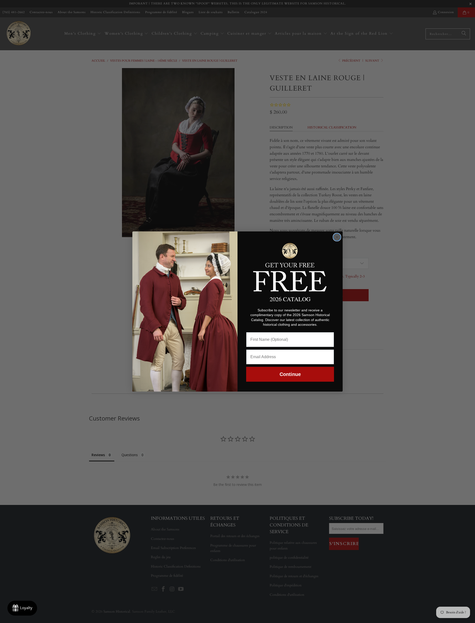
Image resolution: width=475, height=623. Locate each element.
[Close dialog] (337, 237)
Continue (290, 374)
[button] (290, 266)
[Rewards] (22, 608)
